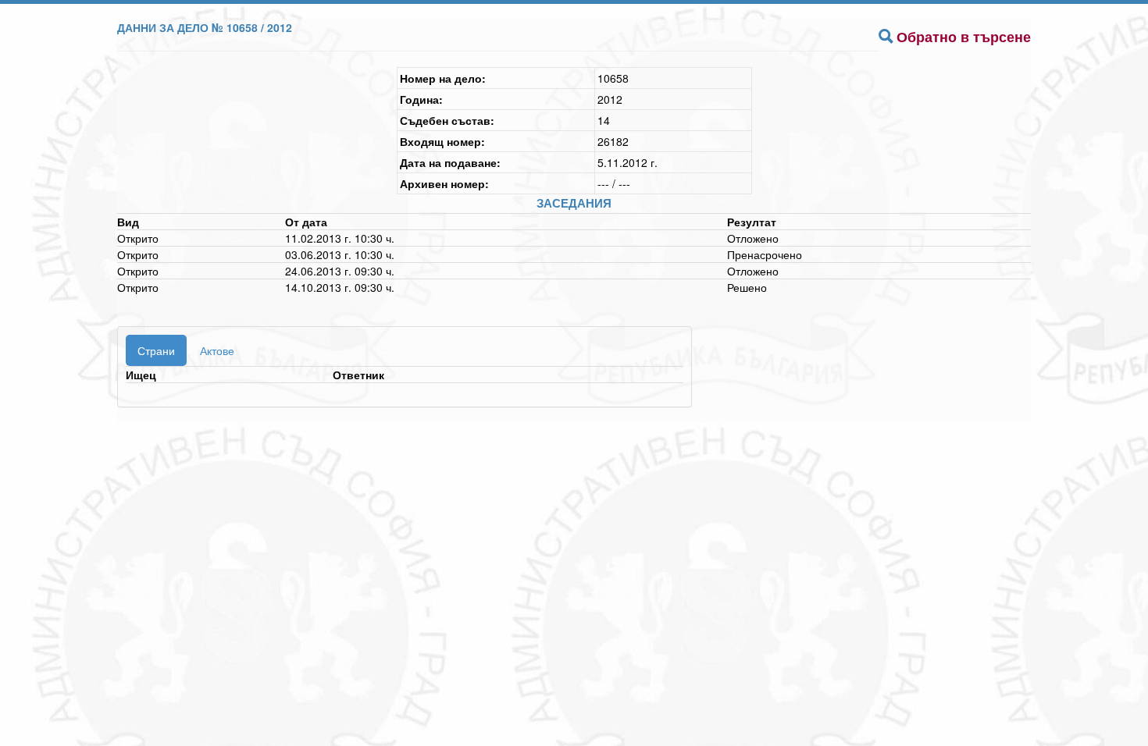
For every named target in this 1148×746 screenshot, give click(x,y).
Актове (217, 350)
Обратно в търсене (964, 37)
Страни (156, 350)
